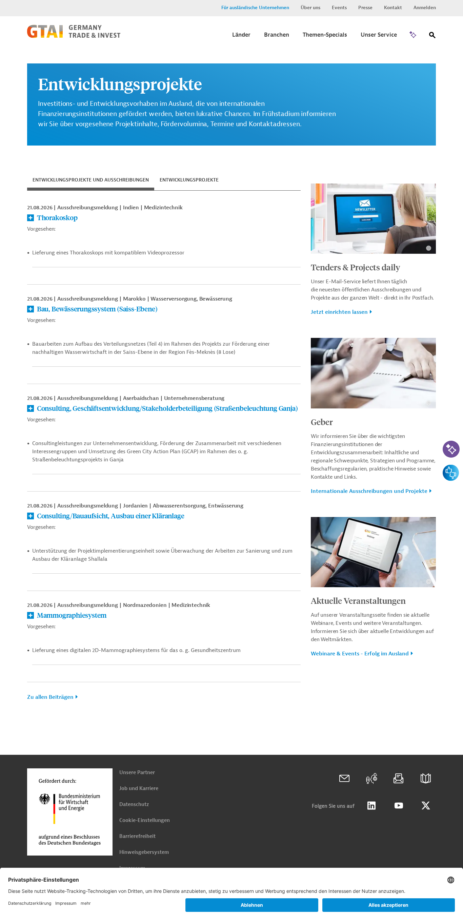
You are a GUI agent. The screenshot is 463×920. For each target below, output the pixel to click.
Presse (365, 8)
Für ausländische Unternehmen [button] (255, 8)
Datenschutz (134, 804)
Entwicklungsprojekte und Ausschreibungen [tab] (91, 180)
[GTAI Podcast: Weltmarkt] (371, 778)
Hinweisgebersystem (144, 852)
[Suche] (432, 36)
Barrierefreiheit (137, 836)
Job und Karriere (138, 788)
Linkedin (371, 806)
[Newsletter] (398, 778)
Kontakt (393, 8)
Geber (322, 422)
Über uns (310, 8)
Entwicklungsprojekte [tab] (189, 180)
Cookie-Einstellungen (144, 820)
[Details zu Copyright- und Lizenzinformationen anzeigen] (428, 248)
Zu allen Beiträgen (50, 697)
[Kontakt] (344, 778)
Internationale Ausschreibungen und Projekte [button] (369, 491)
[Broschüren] (426, 778)
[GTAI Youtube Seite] (398, 806)
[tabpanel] (164, 455)
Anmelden (425, 8)
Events (339, 8)
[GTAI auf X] (426, 806)
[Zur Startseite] (73, 36)
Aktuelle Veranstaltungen (358, 600)
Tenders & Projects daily (355, 267)
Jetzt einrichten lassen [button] (339, 312)
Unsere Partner (137, 772)
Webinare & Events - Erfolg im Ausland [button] (360, 653)
